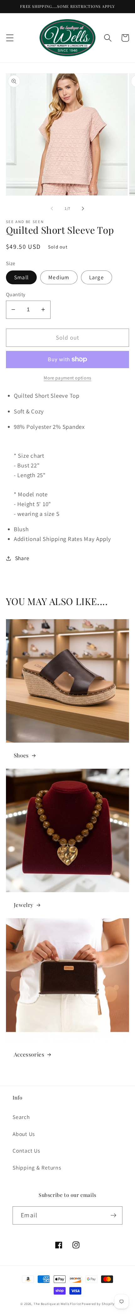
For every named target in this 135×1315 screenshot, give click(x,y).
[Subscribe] (113, 1215)
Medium (58, 277)
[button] (10, 37)
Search (21, 1117)
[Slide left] (52, 209)
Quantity (15, 294)
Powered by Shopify (98, 1303)
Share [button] (22, 558)
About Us (24, 1134)
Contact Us (26, 1150)
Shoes (21, 755)
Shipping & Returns (37, 1167)
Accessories (29, 1054)
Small (21, 277)
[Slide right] (83, 209)
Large (96, 277)
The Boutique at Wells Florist (58, 1303)
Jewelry (24, 904)
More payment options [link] (67, 378)
